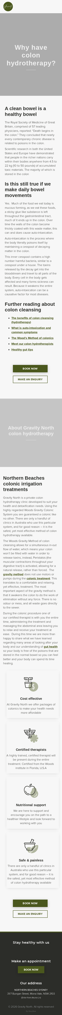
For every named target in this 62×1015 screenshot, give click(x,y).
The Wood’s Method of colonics (32, 338)
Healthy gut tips (22, 349)
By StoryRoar (31, 1011)
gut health (51, 646)
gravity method (13, 574)
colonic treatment (38, 578)
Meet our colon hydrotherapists (32, 344)
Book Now (31, 969)
